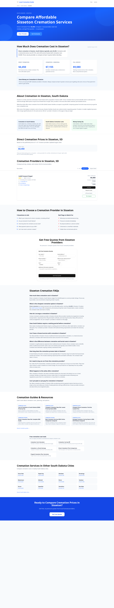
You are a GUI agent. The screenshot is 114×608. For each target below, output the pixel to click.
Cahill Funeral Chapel (37, 308)
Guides (95, 2)
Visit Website (23, 183)
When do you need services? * (64, 258)
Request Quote (89, 190)
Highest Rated (93, 168)
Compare (90, 196)
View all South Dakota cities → (23, 492)
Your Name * (41, 254)
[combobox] (62, 260)
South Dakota (24, 5)
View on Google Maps (25, 185)
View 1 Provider (23, 34)
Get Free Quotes (36, 34)
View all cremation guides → (23, 428)
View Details (89, 193)
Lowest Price (85, 168)
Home (18, 5)
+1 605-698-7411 (23, 181)
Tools (91, 2)
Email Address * (61, 254)
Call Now (89, 187)
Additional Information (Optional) (46, 267)
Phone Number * (42, 258)
